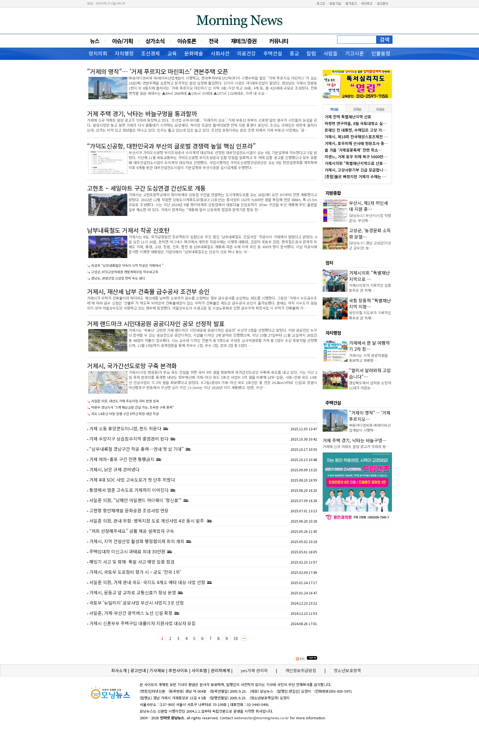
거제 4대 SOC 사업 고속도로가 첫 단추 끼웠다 (132, 479)
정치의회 (97, 53)
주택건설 (272, 53)
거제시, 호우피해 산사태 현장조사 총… (356, 143)
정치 (329, 262)
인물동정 (380, 53)
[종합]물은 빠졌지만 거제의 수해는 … (355, 176)
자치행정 (124, 53)
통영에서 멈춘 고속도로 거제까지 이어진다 (129, 490)
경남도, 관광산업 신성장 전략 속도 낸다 (118, 278)
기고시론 (354, 53)
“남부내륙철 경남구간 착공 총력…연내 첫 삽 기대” (136, 449)
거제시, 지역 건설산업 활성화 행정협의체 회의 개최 (136, 541)
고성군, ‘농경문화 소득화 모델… (370, 233)
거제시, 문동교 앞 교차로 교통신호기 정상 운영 (132, 592)
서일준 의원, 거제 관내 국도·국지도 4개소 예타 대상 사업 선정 (147, 582)
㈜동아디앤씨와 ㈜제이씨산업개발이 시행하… (370, 428)
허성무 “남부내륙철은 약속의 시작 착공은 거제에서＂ (127, 265)
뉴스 (94, 41)
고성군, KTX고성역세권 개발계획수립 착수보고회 (124, 271)
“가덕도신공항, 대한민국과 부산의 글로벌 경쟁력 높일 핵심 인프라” (171, 145)
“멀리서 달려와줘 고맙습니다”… (370, 373)
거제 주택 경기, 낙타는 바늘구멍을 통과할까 (142, 113)
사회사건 (220, 53)
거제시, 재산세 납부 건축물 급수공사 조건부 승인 (148, 291)
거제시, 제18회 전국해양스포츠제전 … (356, 136)
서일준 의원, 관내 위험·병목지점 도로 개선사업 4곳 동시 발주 (147, 520)
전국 (213, 41)
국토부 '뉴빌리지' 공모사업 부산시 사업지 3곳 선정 (136, 602)
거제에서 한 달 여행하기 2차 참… (369, 345)
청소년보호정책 (347, 670)
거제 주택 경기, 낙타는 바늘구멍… (355, 440)
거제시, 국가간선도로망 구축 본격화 (132, 365)
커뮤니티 (278, 41)
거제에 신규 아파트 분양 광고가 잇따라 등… (356, 446)
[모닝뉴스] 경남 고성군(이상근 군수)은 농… (370, 245)
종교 (294, 53)
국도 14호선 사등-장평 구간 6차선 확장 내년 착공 (125, 413)
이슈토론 (186, 41)
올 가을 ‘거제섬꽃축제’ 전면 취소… (353, 150)
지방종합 (333, 193)
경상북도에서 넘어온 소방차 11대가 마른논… (370, 385)
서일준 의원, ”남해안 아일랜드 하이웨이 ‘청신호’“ (135, 500)
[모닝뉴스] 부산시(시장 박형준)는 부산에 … (370, 218)
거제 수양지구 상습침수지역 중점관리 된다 (129, 438)
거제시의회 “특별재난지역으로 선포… (356, 163)
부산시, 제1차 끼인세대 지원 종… (368, 205)
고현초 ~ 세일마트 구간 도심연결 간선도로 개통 (146, 187)
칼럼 (311, 53)
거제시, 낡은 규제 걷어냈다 (114, 469)
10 (235, 638)
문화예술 (193, 53)
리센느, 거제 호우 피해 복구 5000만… (356, 156)
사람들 (330, 53)
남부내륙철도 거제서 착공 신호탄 (128, 230)
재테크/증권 (243, 41)
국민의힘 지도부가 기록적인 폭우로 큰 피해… (370, 315)
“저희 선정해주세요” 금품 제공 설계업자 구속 (131, 531)
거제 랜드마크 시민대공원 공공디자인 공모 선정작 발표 (156, 323)
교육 (172, 53)
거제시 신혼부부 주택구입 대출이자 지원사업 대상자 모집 (142, 623)
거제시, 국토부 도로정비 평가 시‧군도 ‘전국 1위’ (135, 572)
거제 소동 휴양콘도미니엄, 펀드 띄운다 (125, 428)
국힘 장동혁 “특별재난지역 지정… (370, 303)
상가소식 (155, 41)
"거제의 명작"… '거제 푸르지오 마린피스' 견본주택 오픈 (157, 71)
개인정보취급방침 (300, 670)
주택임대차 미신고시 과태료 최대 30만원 (127, 551)
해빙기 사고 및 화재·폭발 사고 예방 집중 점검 (131, 561)
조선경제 (150, 53)
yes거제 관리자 (255, 670)
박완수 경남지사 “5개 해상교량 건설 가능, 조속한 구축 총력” (132, 407)
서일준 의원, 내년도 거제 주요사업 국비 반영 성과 (125, 400)
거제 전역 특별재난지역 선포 (348, 116)
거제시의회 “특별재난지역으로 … (369, 275)
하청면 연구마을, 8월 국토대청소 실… (356, 123)
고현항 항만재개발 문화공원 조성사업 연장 (129, 510)
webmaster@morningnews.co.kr (261, 717)
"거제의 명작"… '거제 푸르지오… (369, 415)
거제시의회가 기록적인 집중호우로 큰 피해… (370, 288)
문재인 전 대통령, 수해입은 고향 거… (355, 130)
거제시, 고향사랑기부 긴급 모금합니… (356, 170)
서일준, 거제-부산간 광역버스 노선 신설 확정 (130, 613)
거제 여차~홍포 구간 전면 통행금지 (121, 459)
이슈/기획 (122, 41)
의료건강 (246, 53)
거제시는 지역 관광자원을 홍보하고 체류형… (368, 358)
